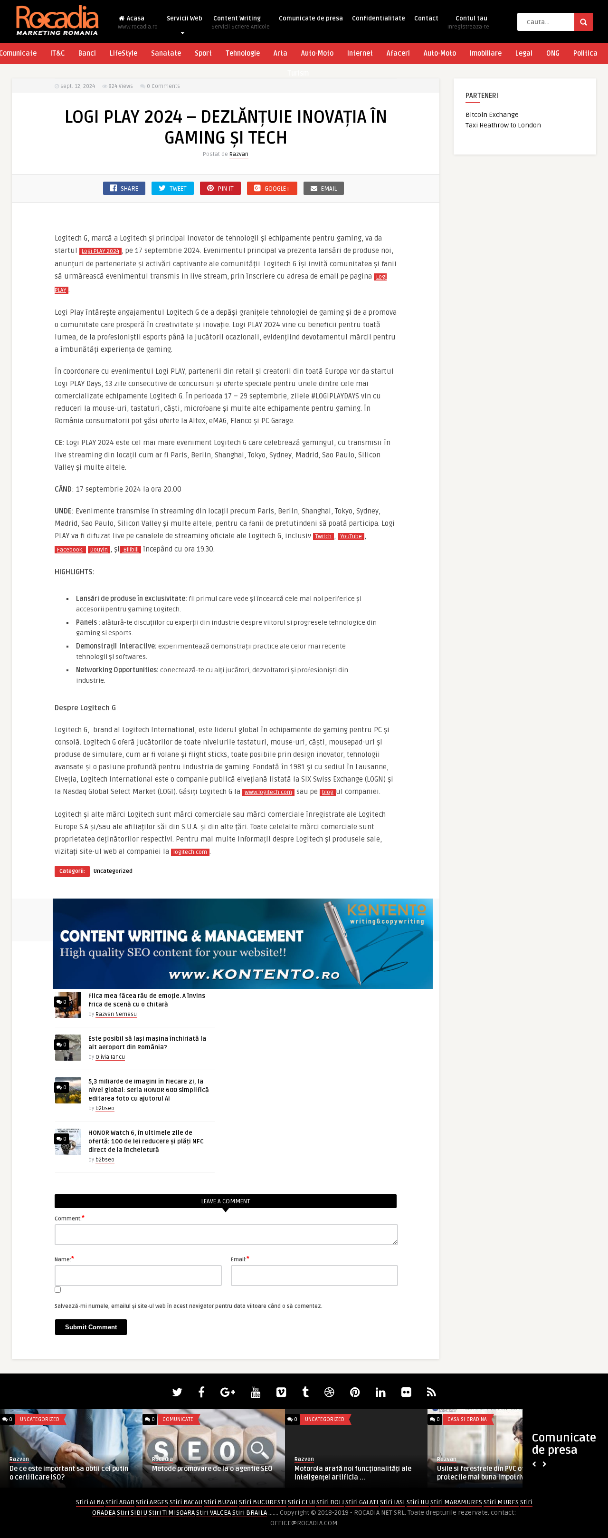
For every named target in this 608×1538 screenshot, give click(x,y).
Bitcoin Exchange (492, 115)
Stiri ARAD (119, 1502)
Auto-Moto (317, 53)
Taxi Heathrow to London (503, 125)
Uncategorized (113, 871)
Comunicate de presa (311, 18)
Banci (87, 53)
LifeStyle (123, 53)
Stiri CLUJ (301, 1502)
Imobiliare (486, 53)
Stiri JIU (418, 1502)
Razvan (238, 154)
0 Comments (163, 86)
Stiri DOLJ (330, 1502)
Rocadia (162, 1459)
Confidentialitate (378, 18)
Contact (426, 18)
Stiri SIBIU (132, 1513)
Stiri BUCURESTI (262, 1502)
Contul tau (468, 22)
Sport (203, 53)
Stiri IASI (392, 1502)
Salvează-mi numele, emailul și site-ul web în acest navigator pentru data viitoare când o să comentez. (189, 1306)
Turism (298, 73)
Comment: (70, 1218)
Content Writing (240, 22)
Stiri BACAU (186, 1502)
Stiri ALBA (90, 1502)
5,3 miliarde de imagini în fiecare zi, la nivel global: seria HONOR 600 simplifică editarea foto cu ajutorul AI (148, 1090)
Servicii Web (184, 18)
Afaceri (398, 53)
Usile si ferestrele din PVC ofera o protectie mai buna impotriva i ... (489, 1473)
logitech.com (190, 852)
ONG (553, 53)
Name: (64, 1259)
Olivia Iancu (110, 1057)
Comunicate (177, 1419)
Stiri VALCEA (213, 1513)
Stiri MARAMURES (456, 1502)
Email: (240, 1259)
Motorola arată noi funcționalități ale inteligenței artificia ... (352, 1473)
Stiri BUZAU (221, 1502)
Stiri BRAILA (249, 1513)
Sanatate (166, 53)
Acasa (138, 22)
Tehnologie (243, 53)
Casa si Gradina (467, 1419)
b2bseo (104, 1108)
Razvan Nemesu (116, 1014)
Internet (360, 53)
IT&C (57, 53)
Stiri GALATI (362, 1502)
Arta (280, 53)
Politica (585, 53)
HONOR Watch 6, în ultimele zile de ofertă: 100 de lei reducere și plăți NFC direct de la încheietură (146, 1141)
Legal (523, 53)
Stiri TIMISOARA (172, 1513)
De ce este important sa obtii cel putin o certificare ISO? (69, 1473)
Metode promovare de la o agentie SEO (212, 1469)
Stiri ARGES (152, 1502)
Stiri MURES (501, 1502)
